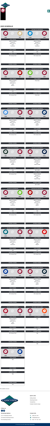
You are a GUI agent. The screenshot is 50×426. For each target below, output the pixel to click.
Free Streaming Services (6, 419)
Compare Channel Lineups (35, 404)
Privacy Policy (32, 424)
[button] (48, 11)
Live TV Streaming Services (6, 415)
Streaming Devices (33, 400)
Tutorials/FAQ (32, 402)
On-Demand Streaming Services (7, 417)
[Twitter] (4, 411)
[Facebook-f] (2, 411)
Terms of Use (27, 424)
